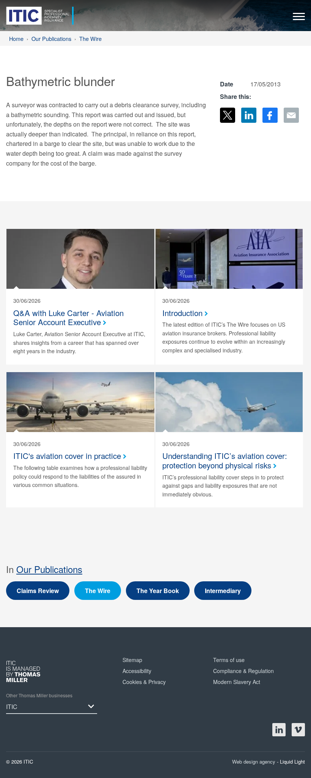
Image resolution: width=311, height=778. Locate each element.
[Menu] (299, 18)
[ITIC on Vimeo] (298, 729)
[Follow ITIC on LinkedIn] (279, 729)
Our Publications (49, 569)
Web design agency (254, 761)
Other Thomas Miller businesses (39, 695)
